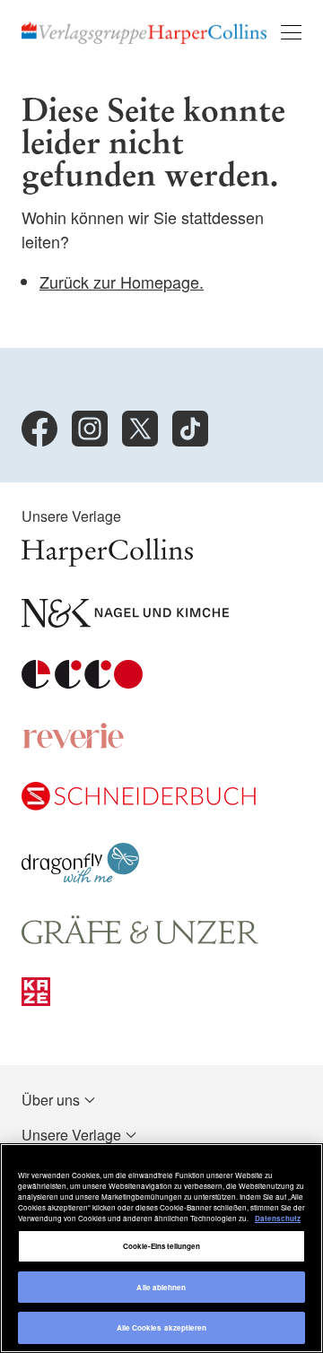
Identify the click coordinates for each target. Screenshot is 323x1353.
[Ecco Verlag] (82, 682)
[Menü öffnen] (291, 32)
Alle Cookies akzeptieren (162, 1327)
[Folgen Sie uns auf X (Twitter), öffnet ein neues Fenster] (140, 429)
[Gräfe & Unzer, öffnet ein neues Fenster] (140, 939)
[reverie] (74, 743)
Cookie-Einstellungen (162, 1246)
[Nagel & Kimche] (125, 621)
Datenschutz (278, 1218)
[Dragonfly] (80, 877)
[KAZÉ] (36, 1000)
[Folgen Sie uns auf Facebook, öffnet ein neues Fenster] (39, 429)
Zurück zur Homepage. (121, 281)
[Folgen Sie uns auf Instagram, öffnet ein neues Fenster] (90, 429)
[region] (161, 1248)
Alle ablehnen (161, 1287)
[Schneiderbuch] (139, 804)
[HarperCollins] (107, 561)
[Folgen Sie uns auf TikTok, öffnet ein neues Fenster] (190, 429)
